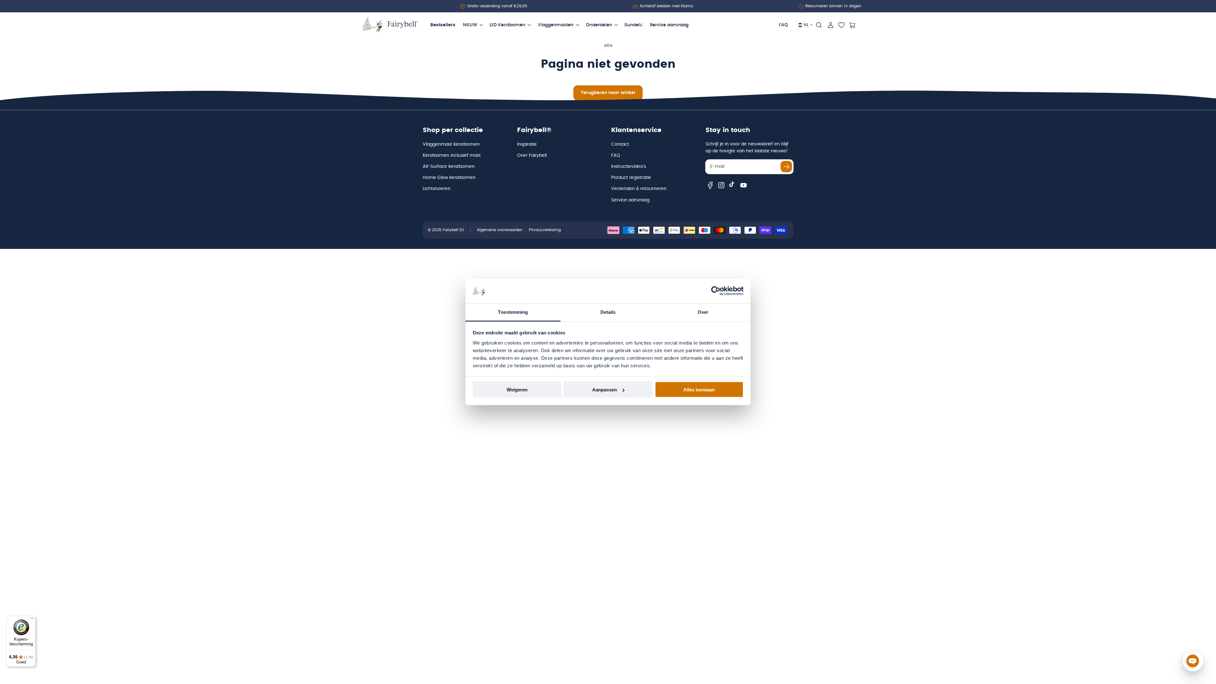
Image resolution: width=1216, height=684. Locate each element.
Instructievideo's (628, 166)
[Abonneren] (786, 166)
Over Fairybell (532, 155)
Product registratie (631, 177)
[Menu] (32, 620)
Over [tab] (703, 311)
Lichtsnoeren (437, 189)
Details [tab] (608, 311)
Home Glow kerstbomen (449, 177)
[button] (819, 25)
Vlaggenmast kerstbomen (451, 144)
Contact (620, 144)
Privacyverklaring (545, 230)
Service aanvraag (630, 200)
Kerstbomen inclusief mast (452, 155)
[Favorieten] (841, 25)
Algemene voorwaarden (499, 230)
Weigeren (517, 389)
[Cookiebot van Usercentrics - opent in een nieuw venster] (716, 291)
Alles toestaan (699, 389)
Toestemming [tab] (513, 311)
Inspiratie (527, 144)
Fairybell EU (453, 230)
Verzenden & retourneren (639, 189)
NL (806, 25)
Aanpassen (604, 389)
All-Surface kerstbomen (449, 166)
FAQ (615, 155)
